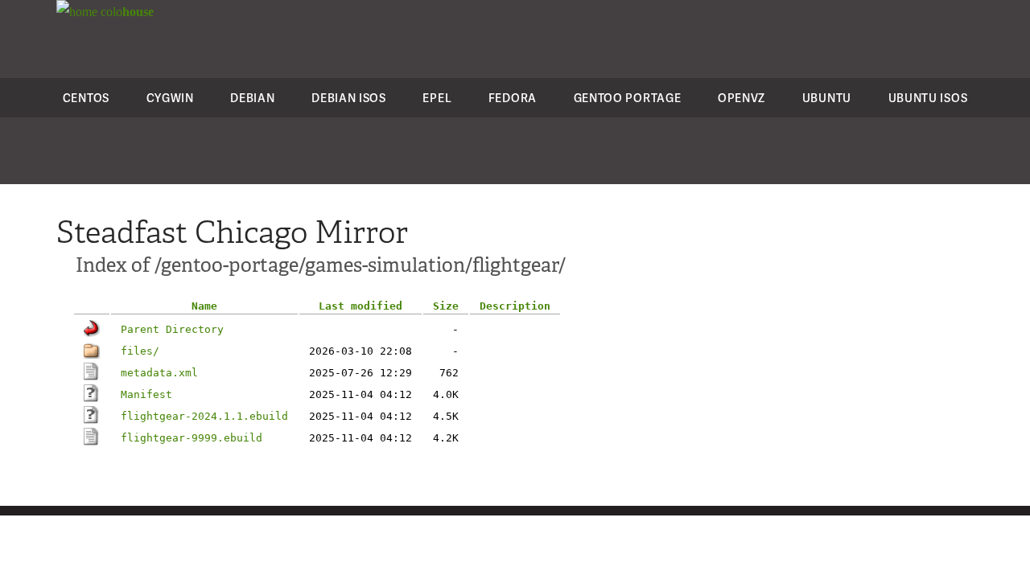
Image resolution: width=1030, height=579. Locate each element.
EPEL (436, 97)
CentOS (86, 97)
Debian (252, 97)
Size (446, 306)
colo (125, 11)
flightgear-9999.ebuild (191, 438)
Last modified (360, 306)
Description (515, 306)
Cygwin (170, 97)
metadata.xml (159, 373)
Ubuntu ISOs (928, 97)
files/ (140, 351)
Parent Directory (172, 329)
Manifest (146, 394)
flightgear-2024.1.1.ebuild (204, 416)
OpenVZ (741, 97)
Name (204, 306)
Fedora (512, 97)
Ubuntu (826, 97)
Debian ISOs (348, 97)
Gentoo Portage (628, 97)
